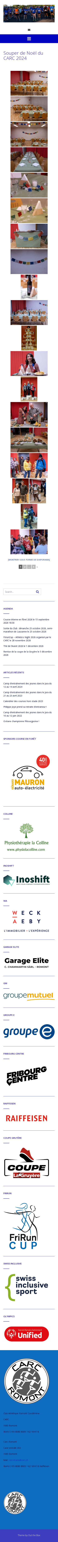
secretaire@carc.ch (18, 1460)
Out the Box (34, 1535)
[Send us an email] (29, 29)
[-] (29, 13)
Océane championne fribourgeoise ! (21, 721)
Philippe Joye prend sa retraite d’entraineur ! (25, 706)
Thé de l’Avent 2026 (13, 646)
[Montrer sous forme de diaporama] (29, 559)
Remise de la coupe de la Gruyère (20, 651)
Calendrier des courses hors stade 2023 (23, 701)
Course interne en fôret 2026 (17, 619)
